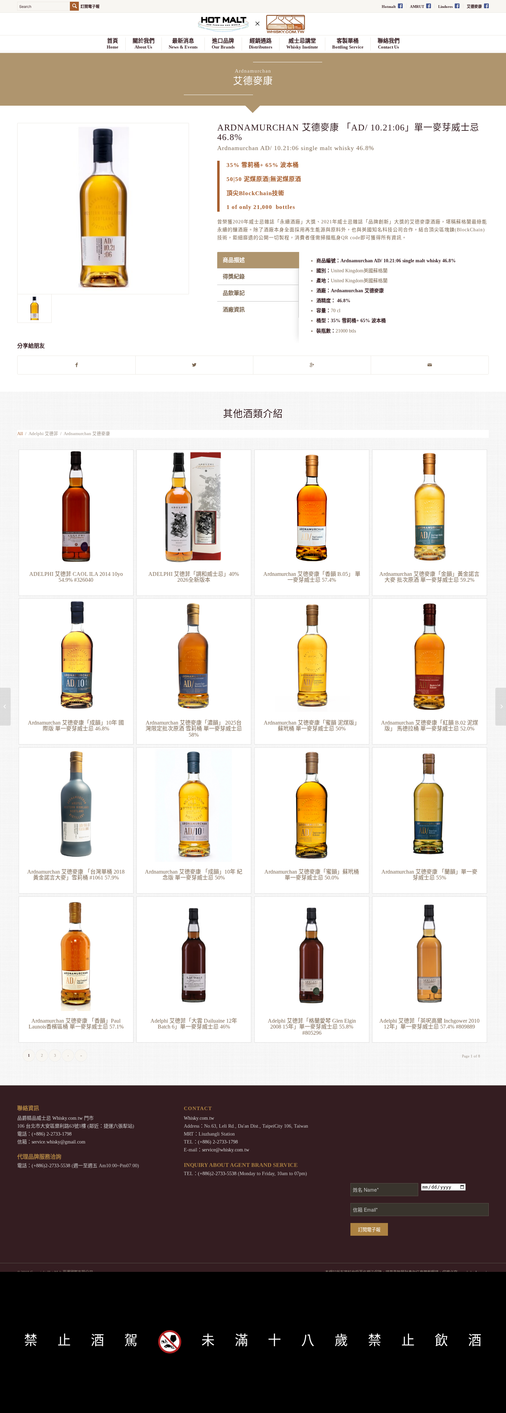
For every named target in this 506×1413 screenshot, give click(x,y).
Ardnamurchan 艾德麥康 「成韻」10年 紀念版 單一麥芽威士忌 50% (193, 875)
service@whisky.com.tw (225, 1149)
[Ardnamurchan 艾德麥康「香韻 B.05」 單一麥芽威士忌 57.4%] (312, 507)
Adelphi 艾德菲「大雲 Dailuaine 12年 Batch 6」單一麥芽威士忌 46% (193, 1024)
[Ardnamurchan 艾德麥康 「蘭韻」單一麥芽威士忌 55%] (429, 805)
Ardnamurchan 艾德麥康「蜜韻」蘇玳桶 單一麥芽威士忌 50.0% (311, 875)
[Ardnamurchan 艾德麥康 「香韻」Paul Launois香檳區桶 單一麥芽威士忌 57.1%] (76, 954)
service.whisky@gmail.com (58, 1142)
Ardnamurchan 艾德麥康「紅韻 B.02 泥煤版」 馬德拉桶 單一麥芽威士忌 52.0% (429, 726)
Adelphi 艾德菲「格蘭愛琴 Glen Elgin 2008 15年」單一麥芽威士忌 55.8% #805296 (312, 1027)
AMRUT (417, 6)
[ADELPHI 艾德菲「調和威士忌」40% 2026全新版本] (194, 507)
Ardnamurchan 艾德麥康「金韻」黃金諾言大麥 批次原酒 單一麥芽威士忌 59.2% (429, 577)
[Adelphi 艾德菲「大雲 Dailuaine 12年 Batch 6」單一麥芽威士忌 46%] (194, 954)
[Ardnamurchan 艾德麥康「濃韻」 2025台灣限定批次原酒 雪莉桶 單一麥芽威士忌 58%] (194, 656)
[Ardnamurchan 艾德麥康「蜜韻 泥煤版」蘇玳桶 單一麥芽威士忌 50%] (312, 656)
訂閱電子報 (90, 7)
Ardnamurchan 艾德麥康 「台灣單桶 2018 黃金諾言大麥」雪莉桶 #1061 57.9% (76, 875)
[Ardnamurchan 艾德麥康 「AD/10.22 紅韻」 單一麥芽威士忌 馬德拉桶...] (500, 707)
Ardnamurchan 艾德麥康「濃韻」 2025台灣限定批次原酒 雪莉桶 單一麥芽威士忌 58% (194, 729)
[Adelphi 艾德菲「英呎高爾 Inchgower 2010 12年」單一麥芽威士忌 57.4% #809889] (429, 954)
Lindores (446, 6)
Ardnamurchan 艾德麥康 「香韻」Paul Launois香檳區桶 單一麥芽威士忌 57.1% (76, 1024)
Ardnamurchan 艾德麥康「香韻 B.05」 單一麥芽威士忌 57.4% (311, 577)
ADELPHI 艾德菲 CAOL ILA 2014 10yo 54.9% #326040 (76, 577)
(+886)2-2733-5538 (51, 1165)
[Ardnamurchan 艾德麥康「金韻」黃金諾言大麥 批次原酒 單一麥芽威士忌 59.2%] (429, 507)
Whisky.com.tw (67, 1118)
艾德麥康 (475, 6)
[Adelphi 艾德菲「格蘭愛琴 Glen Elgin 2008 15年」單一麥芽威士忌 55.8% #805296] (312, 954)
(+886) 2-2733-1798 (52, 1134)
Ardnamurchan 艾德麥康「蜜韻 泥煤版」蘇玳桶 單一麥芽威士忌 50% (312, 726)
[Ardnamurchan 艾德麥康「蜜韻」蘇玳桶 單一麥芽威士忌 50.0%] (312, 805)
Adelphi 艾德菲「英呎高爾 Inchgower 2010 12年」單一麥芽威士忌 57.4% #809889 (429, 1024)
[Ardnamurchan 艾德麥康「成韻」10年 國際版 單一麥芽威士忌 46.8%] (76, 656)
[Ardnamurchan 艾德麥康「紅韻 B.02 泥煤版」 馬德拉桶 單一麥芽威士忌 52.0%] (429, 656)
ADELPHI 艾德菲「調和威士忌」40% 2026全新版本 (193, 577)
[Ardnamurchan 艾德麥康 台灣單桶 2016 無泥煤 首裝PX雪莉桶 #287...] (5, 707)
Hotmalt (389, 6)
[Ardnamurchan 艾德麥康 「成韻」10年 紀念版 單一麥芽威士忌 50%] (194, 805)
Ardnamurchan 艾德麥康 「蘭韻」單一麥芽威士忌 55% (429, 875)
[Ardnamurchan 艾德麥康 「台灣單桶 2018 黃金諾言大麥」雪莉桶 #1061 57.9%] (76, 805)
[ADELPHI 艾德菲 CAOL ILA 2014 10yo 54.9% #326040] (76, 507)
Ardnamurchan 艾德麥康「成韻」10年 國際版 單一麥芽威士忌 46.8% (76, 726)
